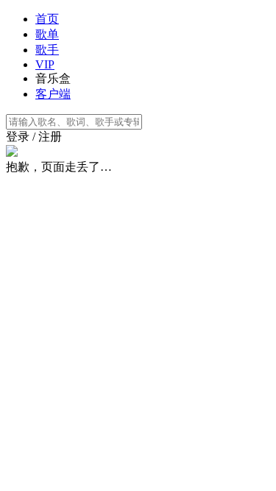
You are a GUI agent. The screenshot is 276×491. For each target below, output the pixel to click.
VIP (44, 64)
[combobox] (138, 122)
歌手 (47, 49)
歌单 (47, 34)
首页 (47, 19)
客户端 (53, 94)
